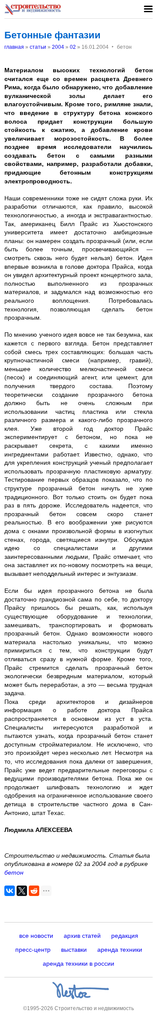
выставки (74, 949)
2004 (58, 47)
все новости (36, 935)
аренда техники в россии (78, 963)
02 (73, 47)
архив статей (82, 935)
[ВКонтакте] (9, 891)
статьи (38, 47)
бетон (14, 872)
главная (14, 47)
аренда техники (119, 949)
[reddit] (34, 891)
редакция (124, 935)
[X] (22, 891)
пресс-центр (33, 949)
